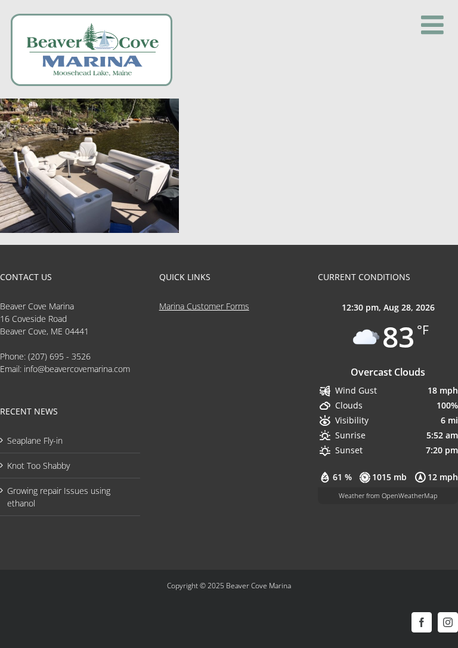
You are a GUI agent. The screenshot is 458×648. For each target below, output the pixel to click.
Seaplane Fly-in (35, 440)
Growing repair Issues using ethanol (58, 497)
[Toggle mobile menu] (434, 25)
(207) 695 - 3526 (59, 356)
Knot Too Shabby (38, 465)
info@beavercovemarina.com (77, 368)
